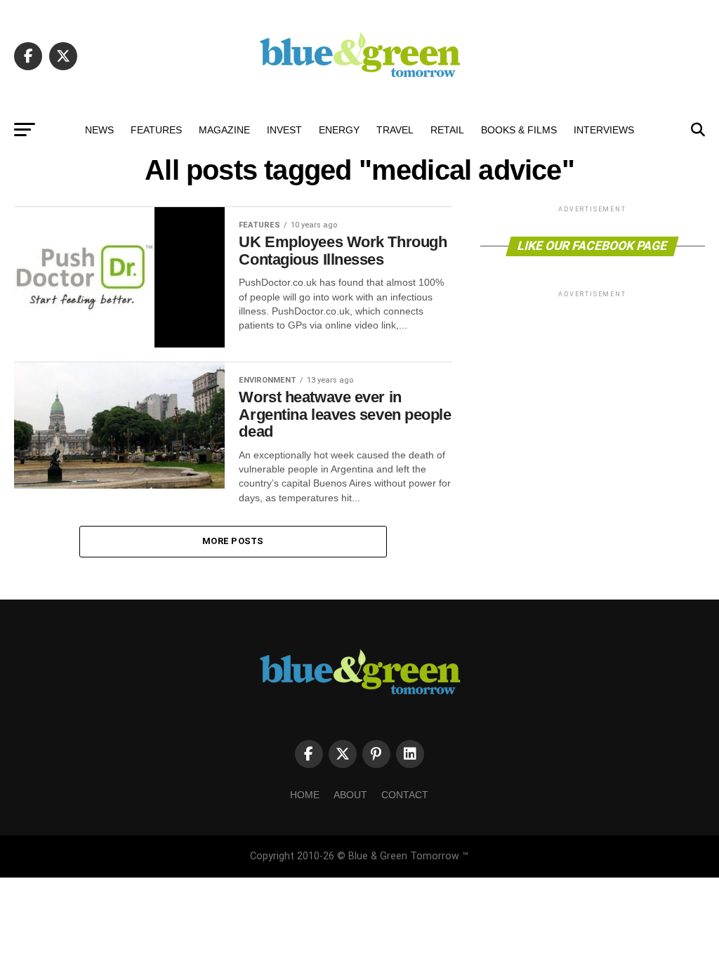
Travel (395, 129)
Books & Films (519, 129)
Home (304, 794)
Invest (284, 129)
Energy (339, 129)
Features (156, 129)
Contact (404, 794)
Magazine (224, 129)
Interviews (604, 129)
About (350, 794)
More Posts (233, 541)
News (99, 129)
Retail (447, 129)
